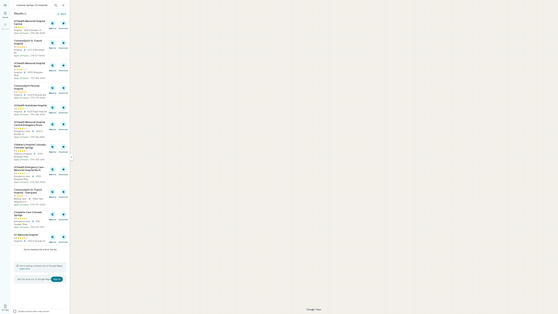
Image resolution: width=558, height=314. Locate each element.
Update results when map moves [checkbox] (31, 311)
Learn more (24, 268)
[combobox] (34, 5)
